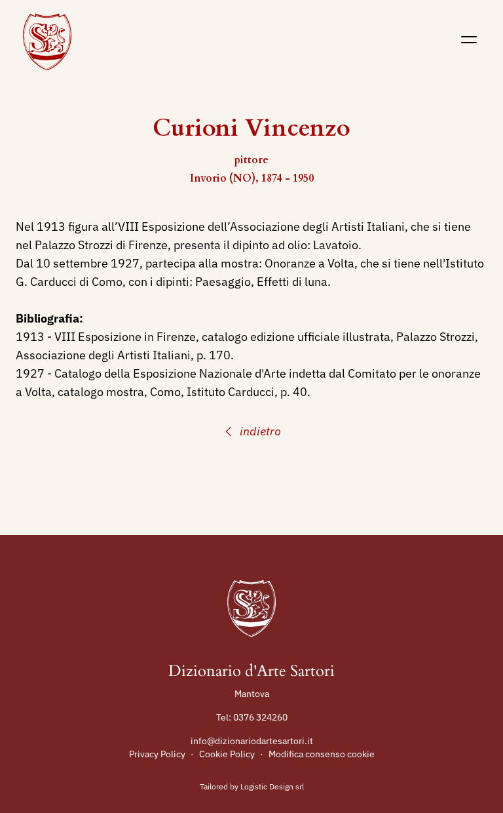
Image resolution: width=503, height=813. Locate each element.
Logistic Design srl (272, 786)
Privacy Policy (157, 754)
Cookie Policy (227, 754)
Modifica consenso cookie (322, 754)
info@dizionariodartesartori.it (252, 741)
